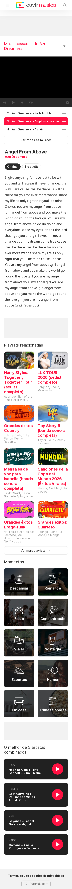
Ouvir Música (36, 5)
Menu (7, 5)
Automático (37, 883)
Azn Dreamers (16, 157)
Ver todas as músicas (35, 140)
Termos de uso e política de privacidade (36, 875)
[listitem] (36, 113)
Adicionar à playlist (64, 113)
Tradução (31, 166)
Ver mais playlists (33, 550)
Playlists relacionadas (23, 345)
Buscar (65, 5)
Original (12, 166)
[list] (36, 121)
